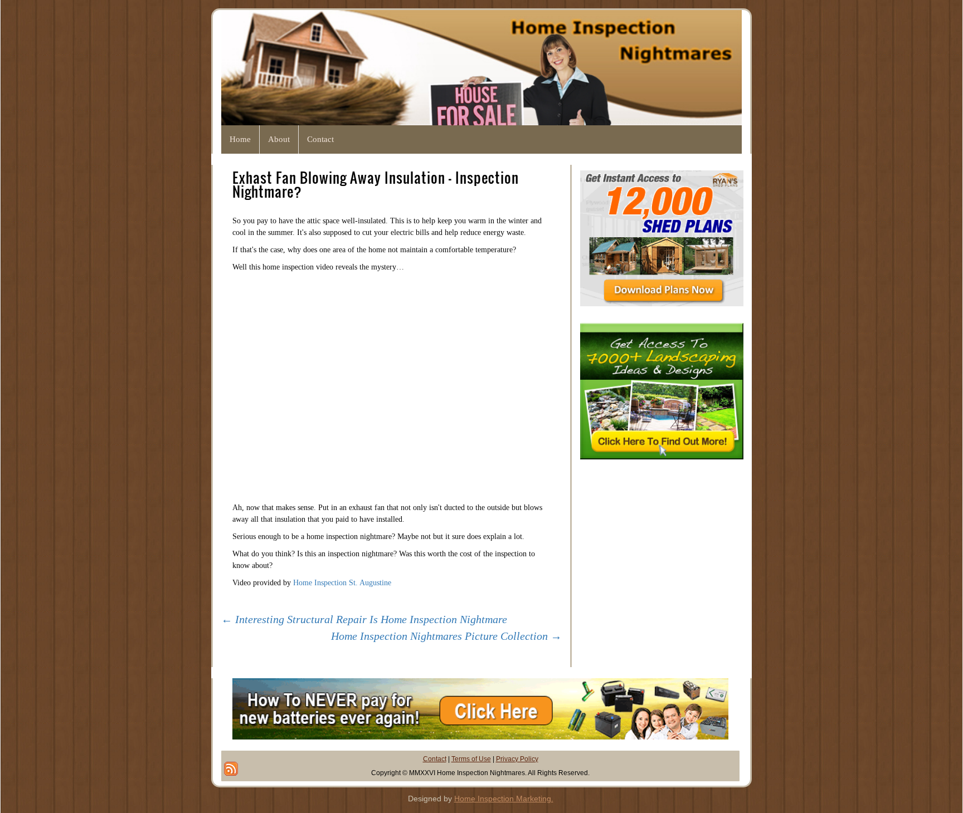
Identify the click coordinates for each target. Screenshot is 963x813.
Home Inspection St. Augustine (342, 583)
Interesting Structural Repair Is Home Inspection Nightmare (364, 619)
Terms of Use (471, 759)
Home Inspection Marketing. (503, 798)
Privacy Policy (517, 759)
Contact (434, 759)
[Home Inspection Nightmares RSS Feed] (231, 769)
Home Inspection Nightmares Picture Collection (446, 636)
